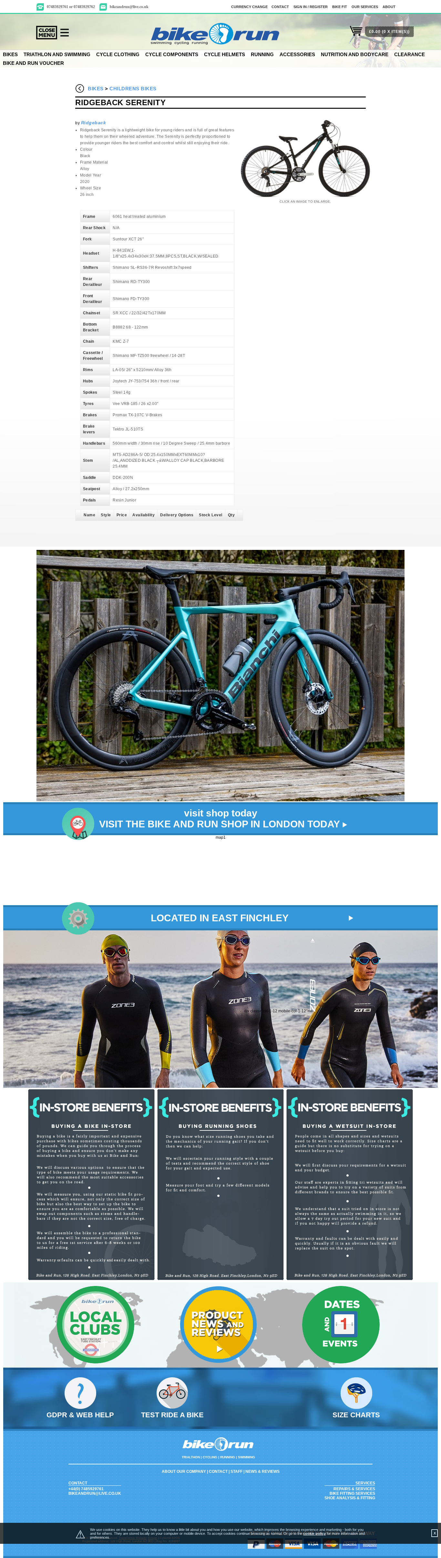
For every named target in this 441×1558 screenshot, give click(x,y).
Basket (356, 34)
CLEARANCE (409, 54)
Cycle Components (171, 54)
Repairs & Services (354, 1489)
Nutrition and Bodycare (354, 54)
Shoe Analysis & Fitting (349, 1498)
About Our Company (184, 1471)
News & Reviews (262, 1471)
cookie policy (314, 1533)
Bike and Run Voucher (33, 63)
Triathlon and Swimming (57, 54)
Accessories (297, 54)
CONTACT (280, 7)
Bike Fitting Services (352, 1493)
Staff (236, 1471)
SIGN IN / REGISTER (310, 7)
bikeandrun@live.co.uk (129, 7)
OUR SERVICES (365, 7)
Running (262, 54)
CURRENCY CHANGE (249, 7)
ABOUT (389, 7)
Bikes (10, 54)
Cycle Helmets (224, 54)
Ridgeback (93, 122)
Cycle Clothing (117, 54)
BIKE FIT (339, 7)
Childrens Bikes (133, 88)
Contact (218, 1471)
